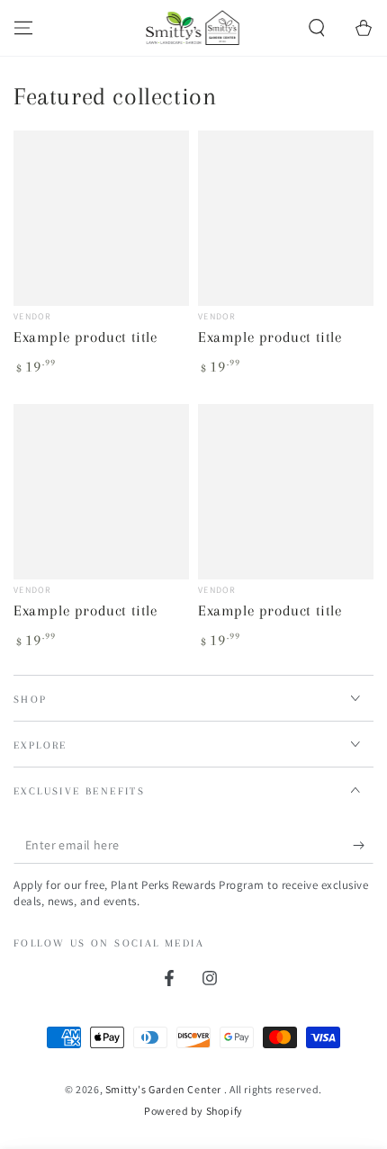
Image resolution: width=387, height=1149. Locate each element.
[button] (316, 28)
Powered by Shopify (193, 1111)
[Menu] (23, 28)
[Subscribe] (363, 846)
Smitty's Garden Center (164, 1089)
